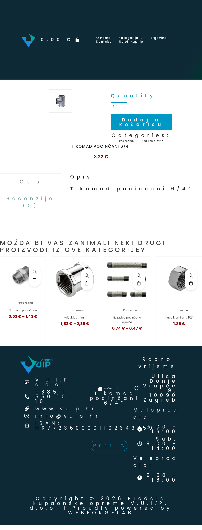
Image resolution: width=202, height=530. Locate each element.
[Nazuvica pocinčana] (35, 272)
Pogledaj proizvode (35, 280)
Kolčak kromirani (75, 318)
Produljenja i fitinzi (152, 141)
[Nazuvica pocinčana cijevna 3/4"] (139, 275)
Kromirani (78, 310)
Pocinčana (126, 141)
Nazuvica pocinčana (23, 310)
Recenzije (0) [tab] (30, 202)
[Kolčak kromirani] (87, 275)
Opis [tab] (31, 182)
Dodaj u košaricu (141, 122)
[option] (60, 101)
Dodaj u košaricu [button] (191, 283)
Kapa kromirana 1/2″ (179, 318)
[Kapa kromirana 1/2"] (191, 275)
